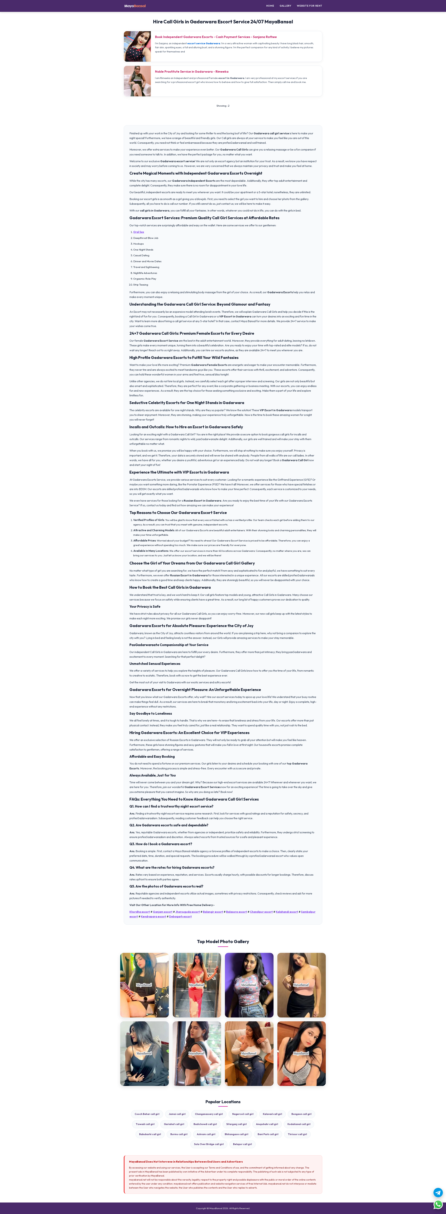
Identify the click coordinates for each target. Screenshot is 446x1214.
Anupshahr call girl (267, 1124)
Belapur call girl (242, 1144)
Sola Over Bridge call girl (209, 1144)
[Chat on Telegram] (438, 1192)
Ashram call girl (206, 1134)
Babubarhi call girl (150, 1134)
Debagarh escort (180, 916)
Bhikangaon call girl (236, 1134)
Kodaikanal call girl (298, 1124)
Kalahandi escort (287, 911)
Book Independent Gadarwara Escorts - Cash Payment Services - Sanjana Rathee (216, 37)
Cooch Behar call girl (147, 1114)
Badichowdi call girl (205, 1124)
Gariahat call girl (174, 1124)
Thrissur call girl (297, 1134)
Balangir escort (213, 911)
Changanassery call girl (209, 1114)
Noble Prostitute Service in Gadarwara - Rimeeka (192, 72)
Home (270, 5)
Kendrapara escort (153, 916)
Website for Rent (309, 5)
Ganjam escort (162, 911)
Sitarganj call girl (236, 1124)
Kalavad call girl (272, 1114)
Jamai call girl (177, 1114)
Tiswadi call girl (145, 1124)
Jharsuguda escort (187, 911)
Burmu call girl (178, 1134)
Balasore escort (236, 911)
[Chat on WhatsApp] (438, 1204)
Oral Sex (138, 232)
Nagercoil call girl (242, 1114)
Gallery (285, 5)
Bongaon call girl (301, 1114)
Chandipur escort (261, 911)
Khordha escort (139, 911)
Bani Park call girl (268, 1134)
